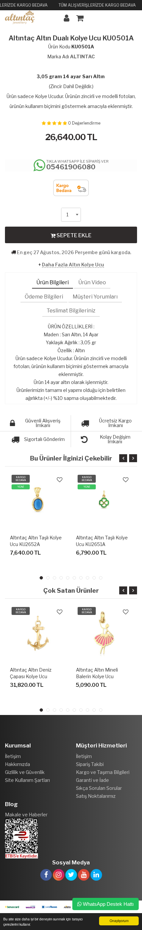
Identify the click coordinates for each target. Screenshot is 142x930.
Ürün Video (92, 282)
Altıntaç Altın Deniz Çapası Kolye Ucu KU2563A (31, 676)
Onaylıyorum (119, 920)
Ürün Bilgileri (52, 282)
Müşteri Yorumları (95, 297)
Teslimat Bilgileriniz (71, 310)
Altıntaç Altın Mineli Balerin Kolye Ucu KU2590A (97, 676)
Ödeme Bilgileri (44, 297)
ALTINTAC (82, 56)
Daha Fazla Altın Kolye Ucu (73, 264)
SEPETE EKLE (73, 235)
